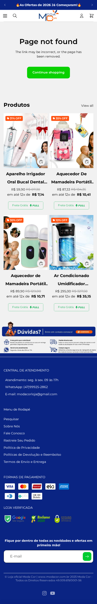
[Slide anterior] (5, 5)
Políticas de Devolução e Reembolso (32, 455)
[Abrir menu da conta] (82, 16)
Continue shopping (48, 72)
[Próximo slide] (92, 5)
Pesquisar (11, 419)
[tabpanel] (48, 337)
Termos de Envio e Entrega (25, 462)
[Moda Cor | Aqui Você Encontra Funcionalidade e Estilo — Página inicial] (48, 16)
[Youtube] (52, 593)
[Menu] (6, 16)
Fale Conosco (14, 433)
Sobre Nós (12, 426)
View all (87, 106)
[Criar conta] (87, 556)
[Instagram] (44, 593)
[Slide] (48, 337)
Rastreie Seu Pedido (19, 440)
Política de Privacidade (22, 448)
